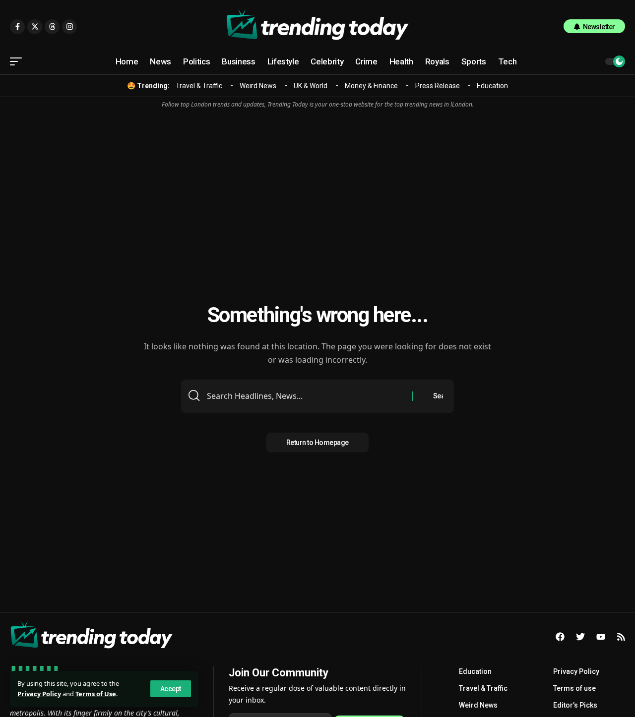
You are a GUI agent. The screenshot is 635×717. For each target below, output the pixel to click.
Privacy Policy (39, 693)
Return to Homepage (317, 442)
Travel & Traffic (199, 85)
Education (492, 85)
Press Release (437, 85)
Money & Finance (371, 85)
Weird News (258, 85)
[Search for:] (305, 396)
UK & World (310, 85)
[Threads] (52, 26)
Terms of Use (95, 693)
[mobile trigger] (18, 61)
